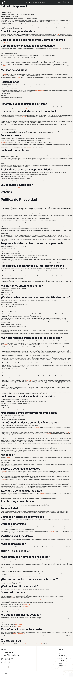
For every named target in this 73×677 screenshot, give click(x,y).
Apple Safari (17, 622)
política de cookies (26, 604)
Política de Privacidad (7, 42)
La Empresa (61, 660)
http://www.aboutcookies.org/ (19, 633)
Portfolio (60, 661)
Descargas (61, 666)
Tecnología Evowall (63, 658)
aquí (12, 597)
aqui (41, 360)
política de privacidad (28, 643)
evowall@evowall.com (51, 86)
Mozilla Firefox (18, 626)
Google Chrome (18, 620)
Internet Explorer (18, 624)
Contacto (61, 665)
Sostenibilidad (62, 657)
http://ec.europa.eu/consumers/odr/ (25, 108)
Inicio (60, 652)
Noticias (60, 663)
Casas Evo (61, 653)
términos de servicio (39, 643)
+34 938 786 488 (8, 652)
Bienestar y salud (62, 655)
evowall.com (3, 205)
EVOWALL (58, 34)
